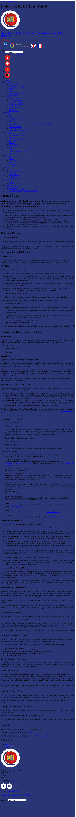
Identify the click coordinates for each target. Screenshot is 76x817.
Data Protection (13, 95)
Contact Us (8, 180)
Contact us (12, 182)
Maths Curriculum (14, 107)
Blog (10, 157)
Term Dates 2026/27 (15, 128)
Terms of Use (13, 183)
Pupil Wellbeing (14, 175)
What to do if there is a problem (18, 130)
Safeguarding (13, 146)
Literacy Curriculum (15, 105)
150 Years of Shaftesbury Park (14, 189)
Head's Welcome (14, 84)
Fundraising (12, 160)
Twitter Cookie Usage (17, 507)
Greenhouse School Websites (22, 795)
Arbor (10, 114)
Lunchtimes (12, 120)
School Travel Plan (15, 178)
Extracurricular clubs (15, 118)
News (6, 155)
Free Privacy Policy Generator (45, 736)
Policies (11, 143)
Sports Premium (14, 153)
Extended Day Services (16, 136)
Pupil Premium (13, 144)
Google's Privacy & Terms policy (58, 517)
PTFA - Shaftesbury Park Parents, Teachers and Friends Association (30, 123)
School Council (13, 176)
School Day (12, 148)
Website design (5, 795)
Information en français (12, 185)
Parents (7, 112)
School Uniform (14, 125)
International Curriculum (16, 104)
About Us (8, 82)
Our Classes (12, 109)
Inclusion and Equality (16, 139)
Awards (11, 91)
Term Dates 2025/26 (15, 127)
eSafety (11, 116)
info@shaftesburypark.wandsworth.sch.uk (24, 781)
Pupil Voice (12, 173)
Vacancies (12, 166)
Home (7, 80)
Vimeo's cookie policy (53, 512)
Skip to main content (7, 1)
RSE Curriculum (14, 111)
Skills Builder (17, 102)
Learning (7, 96)
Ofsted (11, 88)
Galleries (11, 162)
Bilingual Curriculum (15, 98)
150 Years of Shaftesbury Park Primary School (23, 191)
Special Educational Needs (17, 152)
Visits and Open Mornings (17, 93)
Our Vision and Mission (16, 86)
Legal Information (12, 792)
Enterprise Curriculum (16, 100)
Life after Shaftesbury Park (17, 171)
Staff (10, 89)
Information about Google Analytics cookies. (19, 463)
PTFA (7, 168)
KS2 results (12, 141)
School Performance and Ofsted (19, 150)
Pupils (7, 169)
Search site (4, 800)
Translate (19, 54)
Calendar (11, 159)
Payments (12, 121)
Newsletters (12, 164)
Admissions (12, 134)
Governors (12, 137)
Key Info (7, 132)
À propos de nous (14, 187)
